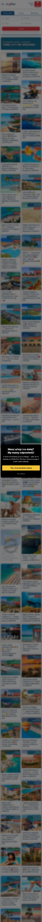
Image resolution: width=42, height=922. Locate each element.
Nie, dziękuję (21, 473)
